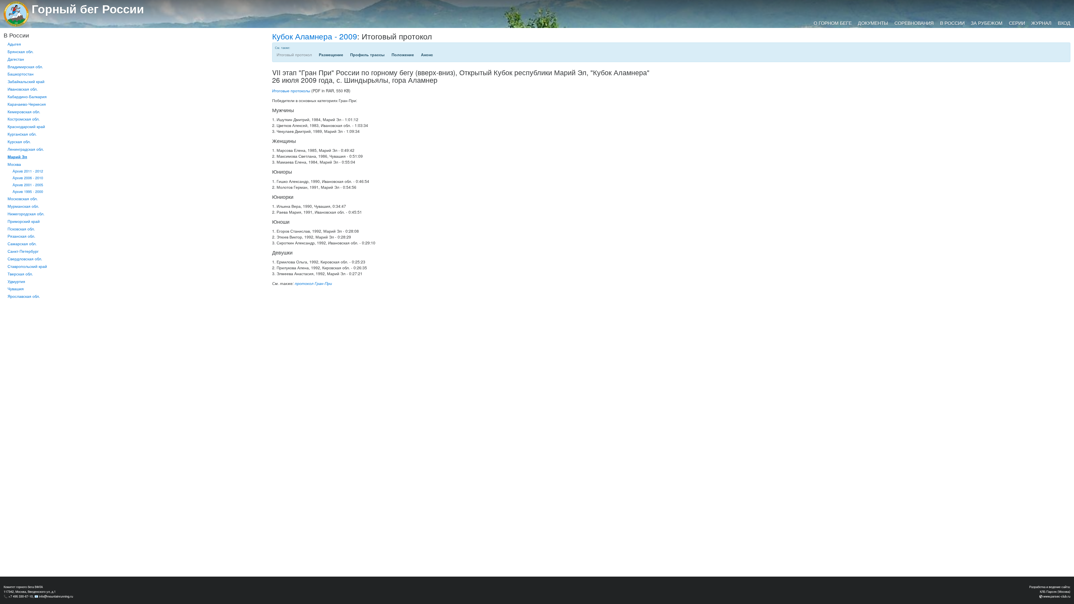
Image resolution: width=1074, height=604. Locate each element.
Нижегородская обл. (26, 213)
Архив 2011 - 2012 (28, 171)
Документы (873, 23)
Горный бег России (88, 8)
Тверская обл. (20, 274)
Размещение (331, 54)
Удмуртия (16, 281)
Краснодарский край (26, 126)
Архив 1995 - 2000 (28, 191)
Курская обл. (19, 141)
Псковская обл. (21, 229)
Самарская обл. (22, 243)
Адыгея (14, 44)
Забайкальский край (26, 81)
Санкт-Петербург (23, 251)
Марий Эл (17, 156)
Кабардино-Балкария (27, 96)
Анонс (427, 54)
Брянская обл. (21, 51)
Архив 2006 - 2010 (28, 177)
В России (952, 23)
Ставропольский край (27, 266)
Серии (1017, 23)
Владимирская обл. (25, 66)
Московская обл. (23, 198)
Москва (14, 164)
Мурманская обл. (23, 206)
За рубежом (986, 23)
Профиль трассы (367, 54)
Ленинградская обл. (26, 149)
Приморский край (24, 221)
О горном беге (833, 23)
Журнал (1041, 23)
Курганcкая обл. (22, 134)
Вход (1064, 23)
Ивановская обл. (23, 89)
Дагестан (16, 59)
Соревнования (914, 23)
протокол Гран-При (313, 283)
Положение (403, 54)
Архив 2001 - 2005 (28, 184)
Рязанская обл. (21, 236)
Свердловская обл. (25, 258)
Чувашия (16, 288)
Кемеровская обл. (24, 111)
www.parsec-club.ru (1056, 596)
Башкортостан (21, 74)
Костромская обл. (24, 119)
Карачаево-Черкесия (27, 104)
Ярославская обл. (24, 296)
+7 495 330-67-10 (20, 596)
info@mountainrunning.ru (56, 596)
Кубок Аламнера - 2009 (314, 36)
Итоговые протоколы (291, 90)
